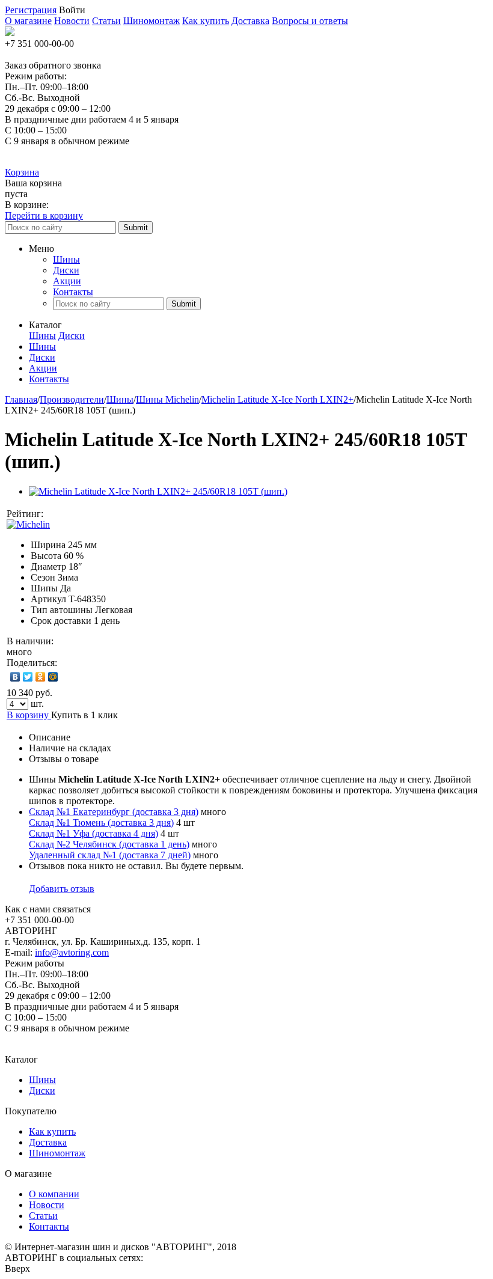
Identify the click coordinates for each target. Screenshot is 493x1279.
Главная (21, 399)
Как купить (205, 21)
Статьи (106, 21)
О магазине (28, 21)
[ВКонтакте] (15, 677)
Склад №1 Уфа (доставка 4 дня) (93, 833)
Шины (66, 259)
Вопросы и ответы (310, 21)
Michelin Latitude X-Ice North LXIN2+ (277, 399)
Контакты (73, 292)
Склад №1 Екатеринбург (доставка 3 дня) (113, 812)
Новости (72, 21)
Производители (72, 399)
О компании (54, 1194)
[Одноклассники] (40, 677)
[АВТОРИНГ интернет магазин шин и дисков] (9, 33)
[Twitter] (28, 677)
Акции (67, 281)
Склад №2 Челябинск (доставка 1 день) (109, 844)
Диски (66, 270)
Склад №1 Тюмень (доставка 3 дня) (101, 822)
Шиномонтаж (151, 21)
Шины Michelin (167, 399)
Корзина (22, 172)
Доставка (250, 21)
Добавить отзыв (61, 889)
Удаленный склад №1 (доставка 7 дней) (110, 855)
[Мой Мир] (53, 677)
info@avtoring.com (72, 952)
